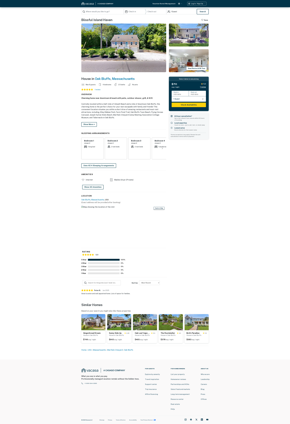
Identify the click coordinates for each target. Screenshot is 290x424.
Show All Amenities (93, 187)
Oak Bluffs (103, 79)
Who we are (205, 374)
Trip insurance (151, 389)
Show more (88, 124)
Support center (151, 384)
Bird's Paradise (192, 333)
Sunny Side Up (115, 333)
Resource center (177, 399)
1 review (97, 90)
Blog (202, 389)
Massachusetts (123, 79)
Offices (204, 399)
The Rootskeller (168, 333)
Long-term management (180, 394)
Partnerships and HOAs (180, 384)
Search (203, 12)
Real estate (175, 404)
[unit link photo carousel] (93, 322)
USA (90, 350)
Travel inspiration (152, 379)
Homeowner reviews (178, 379)
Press (203, 394)
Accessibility (133, 420)
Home (83, 350)
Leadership (205, 379)
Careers (204, 384)
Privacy (110, 420)
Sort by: (135, 283)
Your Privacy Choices (146, 420)
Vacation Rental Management (163, 4)
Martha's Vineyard (115, 350)
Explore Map (159, 208)
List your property (178, 374)
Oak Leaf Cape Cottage (142, 333)
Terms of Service (121, 420)
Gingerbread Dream (92, 333)
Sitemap (101, 420)
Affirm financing (151, 394)
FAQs (173, 409)
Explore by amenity (152, 374)
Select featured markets (180, 389)
